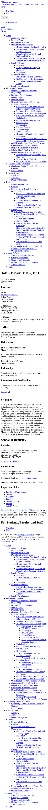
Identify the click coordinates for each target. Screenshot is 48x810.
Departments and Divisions (22, 555)
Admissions (26, 665)
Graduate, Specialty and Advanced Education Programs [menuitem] (25, 103)
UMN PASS (16, 603)
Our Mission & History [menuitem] (20, 42)
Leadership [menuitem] (20, 72)
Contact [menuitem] (9, 267)
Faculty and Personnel (25, 759)
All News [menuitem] (15, 175)
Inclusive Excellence (19, 585)
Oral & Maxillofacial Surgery (28, 646)
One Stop (10, 11)
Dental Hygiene (17, 610)
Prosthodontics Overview (32, 669)
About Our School (18, 548)
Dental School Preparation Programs (26, 690)
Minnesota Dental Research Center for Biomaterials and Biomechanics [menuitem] (26, 247)
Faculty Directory (18, 573)
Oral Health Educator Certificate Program (28, 681)
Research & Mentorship (31, 738)
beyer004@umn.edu (9, 295)
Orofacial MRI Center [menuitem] (20, 251)
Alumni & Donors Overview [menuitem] (23, 255)
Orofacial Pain (22, 649)
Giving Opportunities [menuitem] (19, 258)
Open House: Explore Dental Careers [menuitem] (31, 161)
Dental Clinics (7, 29)
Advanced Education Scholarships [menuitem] (30, 141)
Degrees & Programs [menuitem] (14, 88)
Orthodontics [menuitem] (21, 125)
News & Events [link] (12, 173)
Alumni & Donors (13, 793)
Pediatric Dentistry (23, 656)
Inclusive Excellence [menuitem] (19, 74)
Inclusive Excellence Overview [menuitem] (29, 77)
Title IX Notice (12, 506)
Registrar (9, 497)
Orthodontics (21, 651)
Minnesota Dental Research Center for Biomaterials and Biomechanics (26, 787)
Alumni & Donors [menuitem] (13, 253)
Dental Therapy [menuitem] (17, 97)
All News (15, 713)
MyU (8, 13)
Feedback (10, 499)
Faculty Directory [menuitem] (18, 63)
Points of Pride (17, 550)
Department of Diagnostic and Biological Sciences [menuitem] (28, 55)
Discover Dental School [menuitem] (26, 159)
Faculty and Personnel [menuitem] (25, 219)
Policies (9, 504)
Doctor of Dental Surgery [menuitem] (21, 95)
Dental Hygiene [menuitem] (17, 100)
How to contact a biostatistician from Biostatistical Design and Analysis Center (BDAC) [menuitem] (31, 230)
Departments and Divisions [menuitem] (22, 45)
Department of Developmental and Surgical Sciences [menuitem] (30, 50)
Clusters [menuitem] (14, 187)
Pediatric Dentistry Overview (33, 658)
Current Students (28, 635)
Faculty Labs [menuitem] (16, 210)
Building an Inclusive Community (30, 589)
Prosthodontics (22, 667)
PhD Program (27, 633)
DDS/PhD (20, 736)
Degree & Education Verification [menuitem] (24, 148)
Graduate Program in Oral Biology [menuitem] (30, 116)
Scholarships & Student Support (24, 688)
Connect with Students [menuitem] (20, 260)
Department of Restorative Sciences (30, 571)
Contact (9, 807)
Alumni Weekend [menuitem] (18, 264)
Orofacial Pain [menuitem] (22, 122)
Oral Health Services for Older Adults (31, 676)
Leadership (20, 582)
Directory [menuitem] (20, 65)
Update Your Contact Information (24, 802)
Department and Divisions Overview (31, 557)
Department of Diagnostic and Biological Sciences (28, 565)
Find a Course (17, 708)
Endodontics (21, 644)
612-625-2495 (36, 471)
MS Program (27, 630)
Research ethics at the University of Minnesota (20, 510)
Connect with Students (20, 800)
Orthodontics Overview (31, 653)
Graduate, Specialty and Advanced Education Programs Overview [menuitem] (30, 107)
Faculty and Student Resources (34, 640)
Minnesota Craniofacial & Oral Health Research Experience (28, 746)
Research (10, 720)
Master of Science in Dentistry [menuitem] (28, 111)
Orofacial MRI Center (20, 791)
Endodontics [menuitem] (21, 118)
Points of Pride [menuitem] (17, 40)
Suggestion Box (12, 501)
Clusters (14, 724)
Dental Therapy (17, 607)
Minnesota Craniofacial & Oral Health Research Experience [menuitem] (28, 206)
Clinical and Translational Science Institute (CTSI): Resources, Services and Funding (31, 777)
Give (3, 27)
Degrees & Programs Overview (24, 601)
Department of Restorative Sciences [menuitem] (30, 61)
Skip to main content (9, 2)
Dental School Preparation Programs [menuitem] (26, 152)
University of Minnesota (25, 535)
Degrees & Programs (14, 598)
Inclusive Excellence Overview (29, 587)
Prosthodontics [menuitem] (22, 132)
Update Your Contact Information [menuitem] (24, 262)
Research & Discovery (20, 722)
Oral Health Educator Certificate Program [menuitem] (28, 143)
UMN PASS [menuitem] (16, 93)
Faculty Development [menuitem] (20, 86)
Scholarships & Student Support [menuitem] (24, 150)
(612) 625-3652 (7, 299)
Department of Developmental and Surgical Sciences (30, 560)
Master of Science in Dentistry (28, 621)
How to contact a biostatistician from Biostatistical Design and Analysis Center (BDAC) (31, 770)
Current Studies (22, 761)
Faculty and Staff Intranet (16, 492)
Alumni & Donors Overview (23, 795)
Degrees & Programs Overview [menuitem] (24, 90)
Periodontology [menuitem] (22, 129)
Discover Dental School (26, 697)
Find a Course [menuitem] (17, 171)
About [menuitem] (8, 35)
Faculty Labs (16, 749)
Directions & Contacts (10, 461)
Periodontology (22, 660)
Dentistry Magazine (19, 717)
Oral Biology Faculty (30, 637)
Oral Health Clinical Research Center (26, 752)
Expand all (5, 392)
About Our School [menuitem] (18, 38)
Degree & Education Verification (24, 685)
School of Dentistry (9, 22)
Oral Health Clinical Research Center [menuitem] (26, 212)
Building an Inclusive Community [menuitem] (30, 79)
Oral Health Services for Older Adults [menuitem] (31, 139)
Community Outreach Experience (24, 683)
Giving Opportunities (19, 798)
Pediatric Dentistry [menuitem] (23, 127)
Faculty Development (20, 596)
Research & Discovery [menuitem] (20, 184)
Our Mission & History (20, 552)
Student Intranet (12, 494)
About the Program (29, 642)
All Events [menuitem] (15, 177)
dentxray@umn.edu (36, 482)
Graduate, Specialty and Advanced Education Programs (25, 613)
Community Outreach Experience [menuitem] (24, 145)
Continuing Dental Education (18, 701)
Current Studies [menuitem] (22, 221)
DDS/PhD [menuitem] (20, 198)
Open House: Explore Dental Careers (31, 699)
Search (4, 18)
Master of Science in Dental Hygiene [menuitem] (31, 113)
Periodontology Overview (32, 662)
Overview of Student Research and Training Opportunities (30, 732)
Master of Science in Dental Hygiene (31, 623)
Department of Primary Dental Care (30, 569)
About (8, 546)
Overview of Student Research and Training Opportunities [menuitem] (30, 194)
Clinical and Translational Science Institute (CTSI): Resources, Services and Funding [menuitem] (31, 237)
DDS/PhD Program (29, 628)
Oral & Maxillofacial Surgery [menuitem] (28, 120)
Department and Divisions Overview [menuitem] (31, 47)
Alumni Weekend (18, 804)
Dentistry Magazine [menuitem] (19, 180)
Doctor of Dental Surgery (21, 605)
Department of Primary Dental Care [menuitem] (30, 58)
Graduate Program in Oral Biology (30, 626)
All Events (15, 715)
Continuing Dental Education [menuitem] (18, 164)
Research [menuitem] (10, 182)
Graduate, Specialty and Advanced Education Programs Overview (30, 618)
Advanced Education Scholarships (30, 678)
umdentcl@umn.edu (28, 478)
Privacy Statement (24, 539)
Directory (20, 575)
